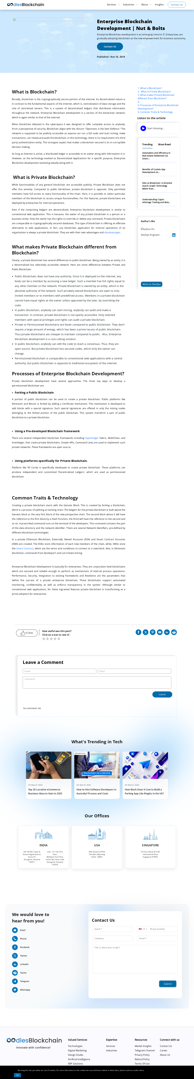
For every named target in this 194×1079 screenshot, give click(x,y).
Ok (17, 1075)
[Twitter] (145, 631)
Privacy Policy (142, 1054)
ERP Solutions (75, 1063)
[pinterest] (153, 631)
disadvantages (112, 232)
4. (139, 101)
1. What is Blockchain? (150, 88)
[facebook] (138, 631)
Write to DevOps (152, 284)
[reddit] (174, 631)
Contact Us (177, 4)
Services (112, 4)
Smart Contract (24, 548)
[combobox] (143, 929)
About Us (165, 1054)
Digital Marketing (77, 1050)
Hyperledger (92, 438)
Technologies (75, 1046)
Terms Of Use (142, 1063)
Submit (168, 983)
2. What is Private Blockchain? (154, 91)
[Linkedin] (167, 631)
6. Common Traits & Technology (155, 112)
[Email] (160, 631)
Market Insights (143, 1046)
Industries (129, 4)
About (145, 4)
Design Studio (75, 1054)
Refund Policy (142, 1059)
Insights (159, 4)
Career (163, 1050)
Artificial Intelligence (79, 1059)
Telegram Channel (145, 1050)
